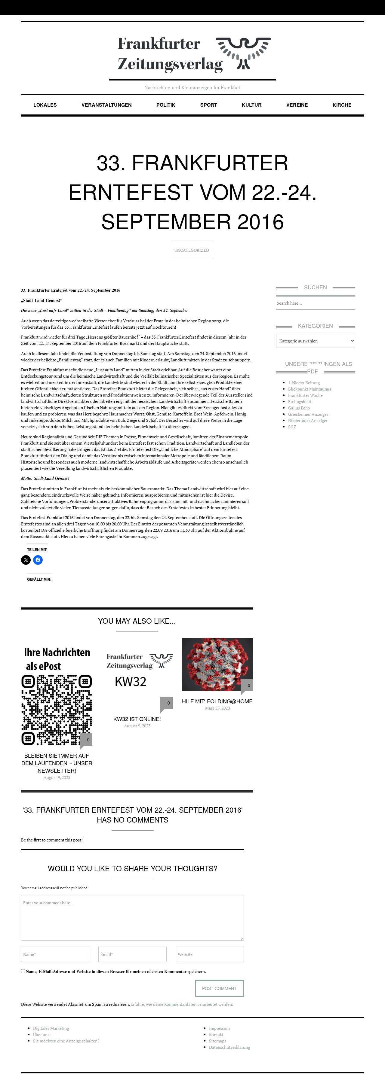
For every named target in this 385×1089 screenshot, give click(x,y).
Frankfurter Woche (305, 395)
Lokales (45, 104)
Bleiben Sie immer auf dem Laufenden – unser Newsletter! (56, 762)
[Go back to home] (192, 48)
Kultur (252, 104)
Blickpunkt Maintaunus (309, 389)
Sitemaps (217, 1041)
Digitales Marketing (51, 1028)
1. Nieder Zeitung (304, 382)
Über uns (41, 1034)
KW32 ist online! (137, 718)
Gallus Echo (299, 408)
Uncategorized (191, 250)
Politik (165, 104)
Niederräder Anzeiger (308, 420)
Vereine (297, 104)
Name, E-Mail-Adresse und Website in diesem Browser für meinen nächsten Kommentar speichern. (116, 971)
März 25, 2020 (217, 708)
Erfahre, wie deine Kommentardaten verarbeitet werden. (182, 1004)
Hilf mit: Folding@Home (217, 701)
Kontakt (216, 1034)
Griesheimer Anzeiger (308, 414)
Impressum (219, 1028)
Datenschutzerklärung (229, 1047)
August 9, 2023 (57, 777)
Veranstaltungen (107, 104)
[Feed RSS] (360, 7)
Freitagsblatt (300, 401)
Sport (208, 104)
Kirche (342, 104)
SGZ (292, 427)
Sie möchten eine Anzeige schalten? (66, 1041)
